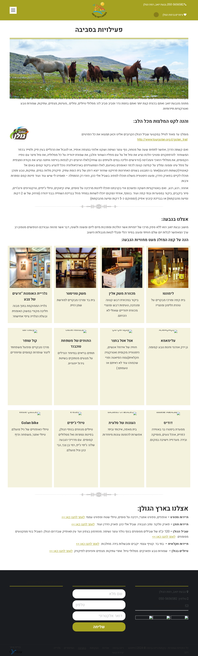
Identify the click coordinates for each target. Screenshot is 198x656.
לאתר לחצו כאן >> (73, 517)
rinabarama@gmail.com (169, 605)
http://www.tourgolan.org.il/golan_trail (162, 139)
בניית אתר (15, 647)
